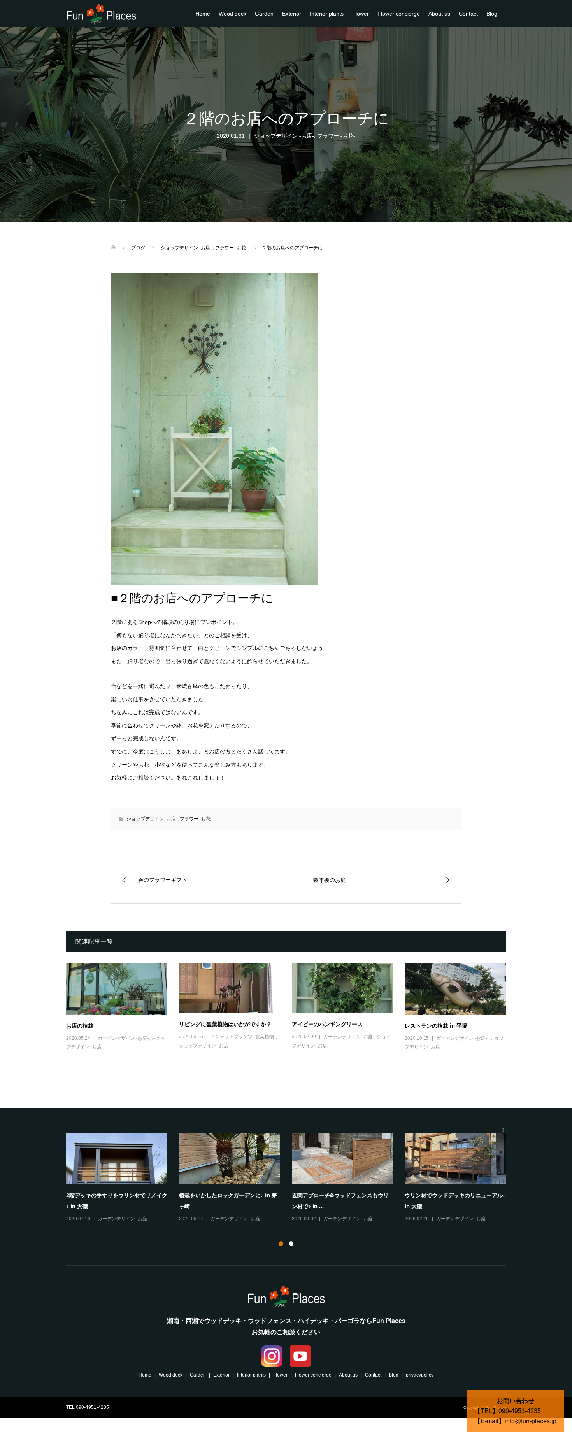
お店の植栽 (79, 1025)
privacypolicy (419, 1375)
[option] (292, 1178)
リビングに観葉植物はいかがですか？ (225, 1024)
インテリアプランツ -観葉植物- (243, 1036)
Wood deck (232, 14)
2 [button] (291, 1243)
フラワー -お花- (336, 136)
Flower (360, 14)
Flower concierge (398, 14)
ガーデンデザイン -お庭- (123, 1038)
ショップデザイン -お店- (284, 136)
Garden (264, 14)
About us (439, 14)
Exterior (291, 14)
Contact (468, 14)
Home (202, 14)
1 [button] (281, 1243)
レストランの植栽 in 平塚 (436, 1025)
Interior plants (327, 14)
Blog (491, 14)
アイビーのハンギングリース (327, 1024)
